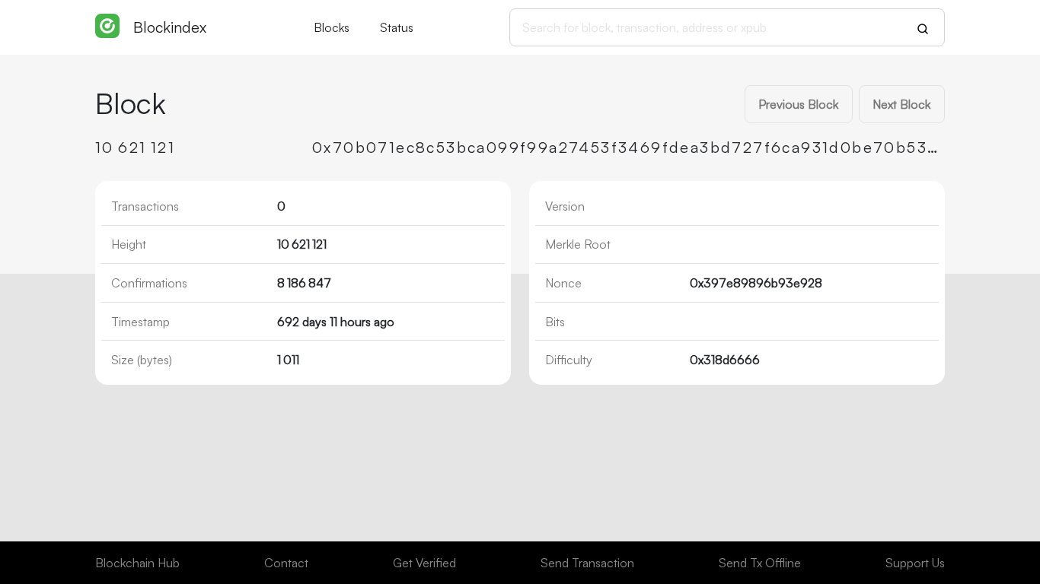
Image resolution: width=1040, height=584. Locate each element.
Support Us (915, 562)
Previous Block (798, 104)
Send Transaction (587, 562)
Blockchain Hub (137, 562)
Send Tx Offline (760, 562)
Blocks (331, 27)
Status (396, 27)
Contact (286, 562)
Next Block (901, 104)
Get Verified (424, 562)
